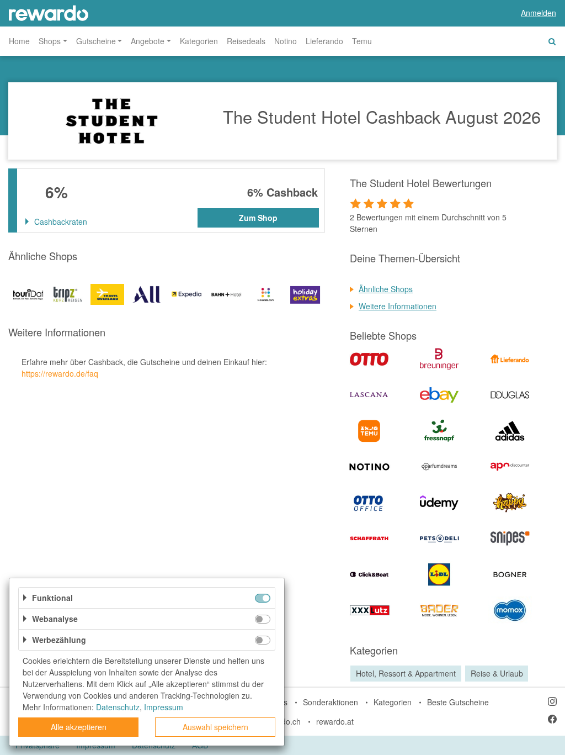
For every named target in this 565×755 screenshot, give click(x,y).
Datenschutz (118, 706)
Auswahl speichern (215, 726)
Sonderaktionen (330, 702)
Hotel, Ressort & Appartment (406, 673)
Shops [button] (50, 40)
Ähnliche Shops (386, 288)
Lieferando (324, 40)
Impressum (163, 706)
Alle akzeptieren (78, 726)
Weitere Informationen (397, 305)
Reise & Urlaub (497, 673)
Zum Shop (258, 217)
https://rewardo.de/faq (60, 373)
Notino (285, 40)
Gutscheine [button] (96, 40)
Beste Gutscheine (458, 702)
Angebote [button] (147, 40)
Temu (362, 40)
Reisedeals (246, 40)
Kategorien (199, 40)
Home (19, 40)
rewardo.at (335, 721)
